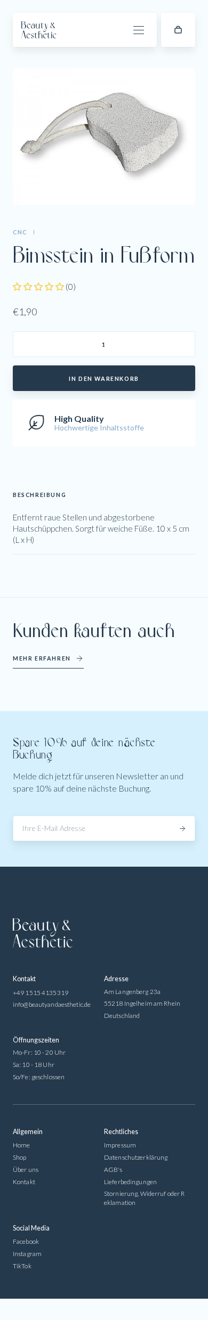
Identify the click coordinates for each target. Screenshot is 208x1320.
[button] (178, 30)
